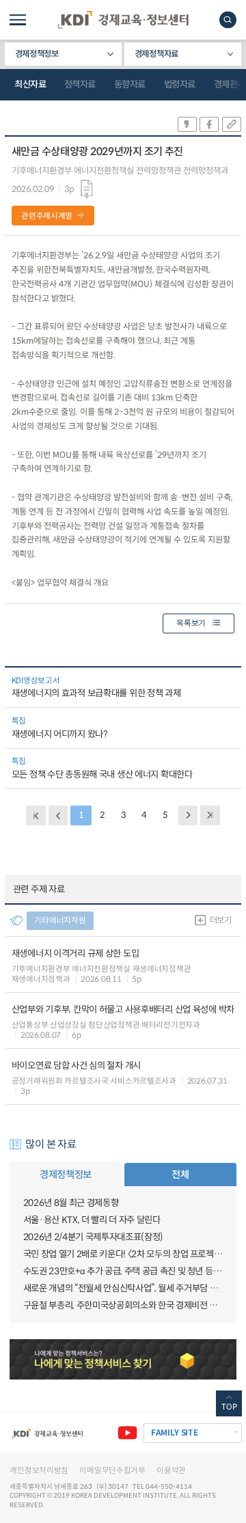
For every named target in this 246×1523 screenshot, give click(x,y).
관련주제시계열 (46, 216)
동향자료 (130, 84)
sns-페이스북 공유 (209, 124)
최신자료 (30, 84)
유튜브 (127, 1433)
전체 (180, 1174)
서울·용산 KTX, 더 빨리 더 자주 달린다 (92, 1220)
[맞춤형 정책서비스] (123, 1359)
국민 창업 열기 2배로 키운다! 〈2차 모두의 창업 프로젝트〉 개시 (123, 1254)
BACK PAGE (36, 815)
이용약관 (171, 1470)
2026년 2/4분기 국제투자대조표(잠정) (93, 1237)
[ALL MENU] (18, 19)
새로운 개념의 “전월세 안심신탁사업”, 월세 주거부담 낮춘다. (123, 1288)
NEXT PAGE (210, 815)
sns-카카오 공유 (187, 124)
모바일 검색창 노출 (227, 19)
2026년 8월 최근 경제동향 (71, 1203)
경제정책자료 (156, 54)
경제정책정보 (37, 54)
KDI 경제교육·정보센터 (123, 20)
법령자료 (179, 84)
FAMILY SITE (174, 1432)
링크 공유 (231, 124)
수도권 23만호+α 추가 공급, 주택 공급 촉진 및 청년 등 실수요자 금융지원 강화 (123, 1271)
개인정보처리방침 (39, 1470)
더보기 (221, 920)
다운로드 (87, 190)
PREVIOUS (58, 815)
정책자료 (80, 84)
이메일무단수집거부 (112, 1470)
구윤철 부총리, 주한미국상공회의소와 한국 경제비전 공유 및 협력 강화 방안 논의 (123, 1305)
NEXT (188, 815)
